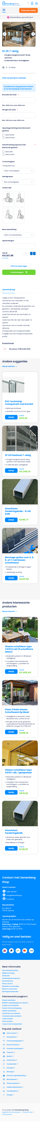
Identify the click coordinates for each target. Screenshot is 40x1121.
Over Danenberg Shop (10, 970)
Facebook (10, 899)
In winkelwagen (17, 272)
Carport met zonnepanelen (12, 1024)
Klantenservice (7, 981)
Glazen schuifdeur (9, 1000)
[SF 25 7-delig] (19, 34)
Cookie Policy (27, 1112)
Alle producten (8, 366)
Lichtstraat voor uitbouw (11, 1013)
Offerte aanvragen (19, 266)
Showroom (6, 976)
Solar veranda (7, 1021)
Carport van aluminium (10, 1005)
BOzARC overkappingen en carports (15, 1003)
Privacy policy (7, 1114)
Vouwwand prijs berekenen (11, 1016)
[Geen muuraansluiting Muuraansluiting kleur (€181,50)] (18, 235)
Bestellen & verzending (10, 986)
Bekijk (11, 417)
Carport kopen (7, 1019)
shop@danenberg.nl (14, 895)
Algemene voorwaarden (11, 1112)
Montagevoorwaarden (10, 991)
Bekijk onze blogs (8, 973)
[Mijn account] (32, 3)
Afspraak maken (28, 10)
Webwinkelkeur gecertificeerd (21, 17)
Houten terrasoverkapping (11, 1008)
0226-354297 (11, 892)
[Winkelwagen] (36, 3)
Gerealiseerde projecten (11, 978)
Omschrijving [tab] (8, 289)
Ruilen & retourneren (9, 989)
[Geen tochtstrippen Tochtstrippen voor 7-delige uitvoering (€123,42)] (18, 171)
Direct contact (7, 984)
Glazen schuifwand (9, 1011)
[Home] (11, 3)
